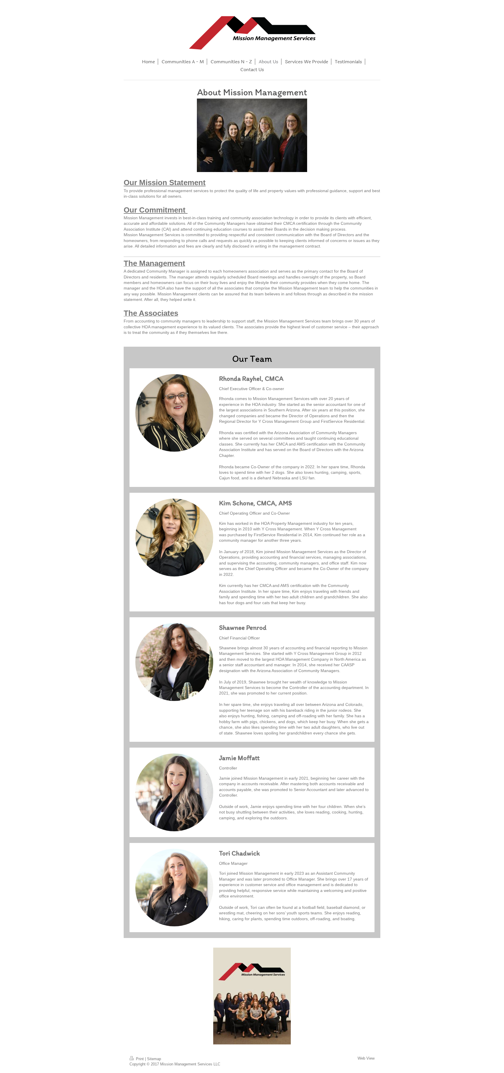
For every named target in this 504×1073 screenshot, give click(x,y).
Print (140, 1059)
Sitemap (154, 1059)
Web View (366, 1058)
